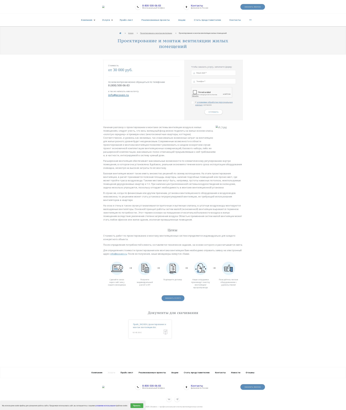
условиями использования (105, 406)
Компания (86, 20)
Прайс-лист (126, 20)
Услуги (106, 20)
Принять (137, 406)
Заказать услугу (173, 298)
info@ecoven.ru (118, 95)
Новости (235, 372)
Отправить (214, 112)
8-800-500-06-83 (151, 5)
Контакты (197, 5)
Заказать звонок (252, 7)
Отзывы (250, 372)
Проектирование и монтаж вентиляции (156, 33)
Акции (181, 20)
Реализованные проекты (156, 20)
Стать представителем (207, 20)
